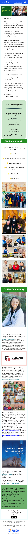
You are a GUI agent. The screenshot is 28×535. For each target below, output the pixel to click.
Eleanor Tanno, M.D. (8, 339)
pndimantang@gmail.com (9, 505)
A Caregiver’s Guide (11, 473)
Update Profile (12, 525)
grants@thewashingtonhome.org (11, 379)
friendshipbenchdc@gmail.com (10, 435)
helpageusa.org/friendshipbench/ (10, 431)
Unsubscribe (5, 525)
